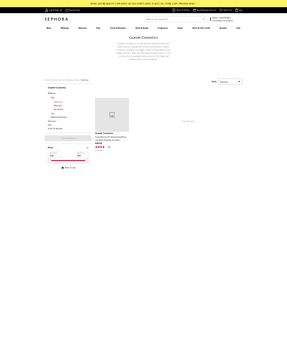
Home (47, 80)
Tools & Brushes (55, 128)
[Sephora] (56, 19)
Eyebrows (58, 101)
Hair (50, 124)
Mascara (58, 105)
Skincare (52, 121)
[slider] (49, 160)
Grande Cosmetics (59, 80)
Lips (52, 113)
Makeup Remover (59, 117)
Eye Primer (58, 109)
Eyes (77, 80)
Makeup (71, 80)
